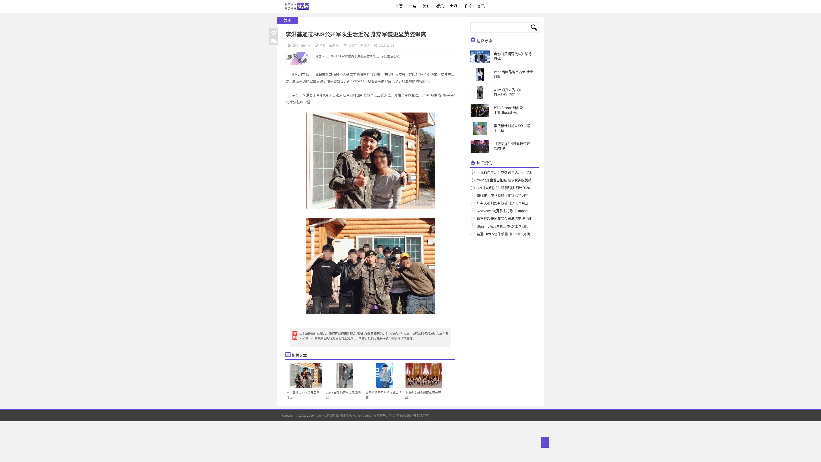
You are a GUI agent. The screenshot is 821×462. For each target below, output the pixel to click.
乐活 (467, 6)
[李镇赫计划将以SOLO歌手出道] (480, 134)
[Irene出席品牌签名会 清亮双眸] (480, 80)
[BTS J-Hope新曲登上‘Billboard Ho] (480, 116)
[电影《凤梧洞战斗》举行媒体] (479, 62)
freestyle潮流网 (297, 6)
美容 (426, 6)
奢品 (454, 6)
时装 (412, 6)
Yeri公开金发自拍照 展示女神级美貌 (504, 180)
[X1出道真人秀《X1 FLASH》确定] (480, 98)
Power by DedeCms (362, 415)
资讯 (481, 6)
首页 (399, 6)
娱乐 (440, 6)
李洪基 (364, 45)
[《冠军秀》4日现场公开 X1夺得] (480, 152)
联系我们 (423, 415)
